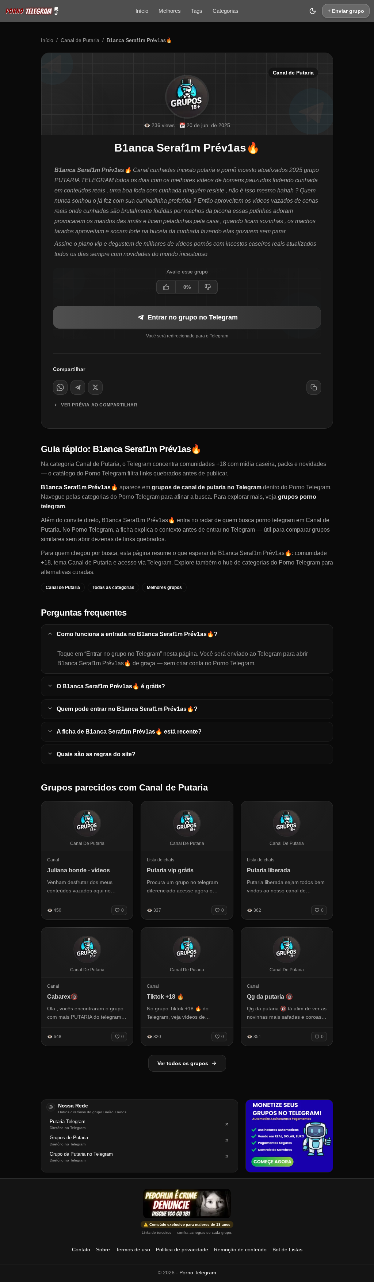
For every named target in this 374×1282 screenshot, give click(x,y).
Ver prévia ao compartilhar (99, 404)
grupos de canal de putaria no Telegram (207, 487)
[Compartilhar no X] (95, 387)
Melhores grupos (164, 587)
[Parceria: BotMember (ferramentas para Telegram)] (289, 1136)
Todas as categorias (113, 587)
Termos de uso (133, 1249)
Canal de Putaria (80, 40)
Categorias (225, 11)
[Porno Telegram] (31, 11)
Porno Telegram (197, 1272)
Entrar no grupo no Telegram (193, 317)
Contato (81, 1249)
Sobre (103, 1249)
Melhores (170, 11)
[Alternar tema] (312, 11)
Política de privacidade (182, 1249)
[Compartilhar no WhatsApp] (60, 387)
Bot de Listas (287, 1249)
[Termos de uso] (187, 1203)
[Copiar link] (313, 387)
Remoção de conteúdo (240, 1249)
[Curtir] (166, 287)
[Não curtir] (207, 287)
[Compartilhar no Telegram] (77, 387)
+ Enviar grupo (346, 11)
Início (142, 11)
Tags (196, 11)
